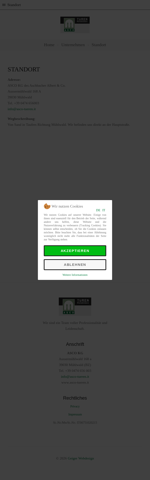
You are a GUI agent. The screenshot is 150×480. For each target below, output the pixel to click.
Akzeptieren (75, 251)
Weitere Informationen (75, 274)
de (98, 210)
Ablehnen (75, 265)
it (103, 210)
